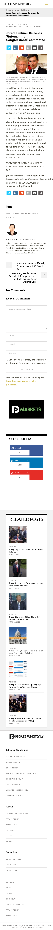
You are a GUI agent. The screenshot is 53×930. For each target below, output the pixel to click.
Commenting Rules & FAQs (17, 813)
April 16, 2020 (14, 689)
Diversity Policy (13, 784)
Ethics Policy (12, 768)
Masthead (10, 830)
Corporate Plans (13, 859)
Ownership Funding (14, 796)
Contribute (11, 899)
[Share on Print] (40, 47)
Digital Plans (11, 865)
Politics (24, 10)
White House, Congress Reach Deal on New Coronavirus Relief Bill (26, 651)
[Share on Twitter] (9, 47)
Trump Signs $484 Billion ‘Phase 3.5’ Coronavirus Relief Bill (24, 618)
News (16, 10)
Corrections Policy (14, 779)
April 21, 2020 (14, 656)
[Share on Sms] (28, 47)
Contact (9, 841)
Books (9, 888)
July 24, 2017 (20, 25)
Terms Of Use (11, 825)
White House (12, 217)
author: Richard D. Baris (17, 27)
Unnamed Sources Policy (17, 790)
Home (8, 10)
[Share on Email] (34, 47)
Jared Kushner (12, 213)
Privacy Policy (12, 819)
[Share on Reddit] (21, 47)
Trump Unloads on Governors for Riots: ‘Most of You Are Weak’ (26, 584)
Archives (10, 882)
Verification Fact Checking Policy (21, 773)
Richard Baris (27, 239)
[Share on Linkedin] (15, 47)
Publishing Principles (15, 757)
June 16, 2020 (14, 554)
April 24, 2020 (14, 622)
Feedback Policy (13, 762)
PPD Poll (9, 836)
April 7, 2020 (14, 723)
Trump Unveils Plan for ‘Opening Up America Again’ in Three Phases (25, 685)
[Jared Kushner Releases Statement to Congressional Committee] (14, 229)
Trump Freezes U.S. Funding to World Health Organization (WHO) (25, 719)
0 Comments (35, 27)
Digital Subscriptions (15, 904)
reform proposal (29, 213)
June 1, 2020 (14, 588)
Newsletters (11, 870)
